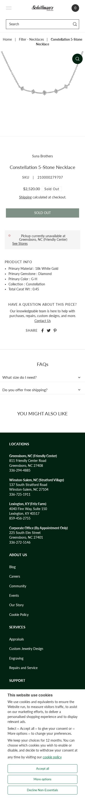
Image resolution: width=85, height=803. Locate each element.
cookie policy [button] (52, 757)
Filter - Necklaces (31, 39)
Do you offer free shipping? (24, 390)
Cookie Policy (19, 615)
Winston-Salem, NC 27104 (28, 489)
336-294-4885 (19, 470)
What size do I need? (19, 377)
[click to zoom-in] (77, 59)
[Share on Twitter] (49, 330)
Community (17, 586)
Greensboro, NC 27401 (26, 537)
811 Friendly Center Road (27, 461)
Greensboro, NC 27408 (26, 466)
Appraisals (16, 639)
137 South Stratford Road (28, 485)
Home (7, 39)
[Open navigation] (9, 8)
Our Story (16, 605)
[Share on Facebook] (42, 330)
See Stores (20, 243)
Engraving (16, 658)
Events (14, 595)
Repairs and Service (23, 668)
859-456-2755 (19, 518)
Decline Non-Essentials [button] (42, 790)
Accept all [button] (42, 768)
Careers (14, 576)
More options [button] (42, 779)
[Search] (75, 24)
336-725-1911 (19, 494)
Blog (12, 567)
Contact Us (42, 321)
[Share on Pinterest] (55, 330)
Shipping (25, 197)
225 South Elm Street (25, 533)
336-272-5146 (19, 542)
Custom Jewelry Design (26, 649)
